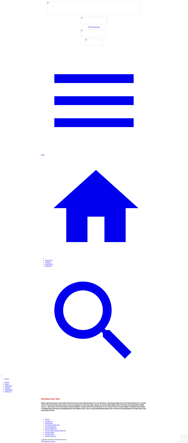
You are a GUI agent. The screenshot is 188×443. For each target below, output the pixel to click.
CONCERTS (48, 260)
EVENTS (48, 262)
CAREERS (48, 266)
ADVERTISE (49, 264)
